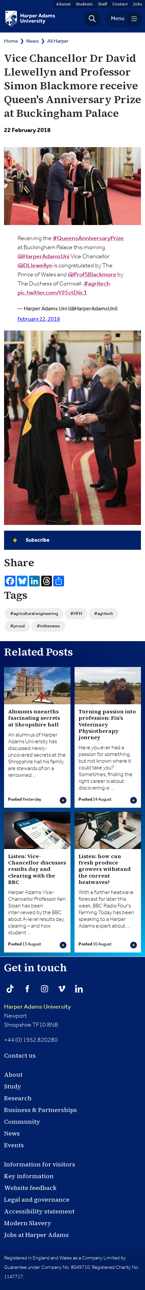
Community (22, 1121)
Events (14, 1145)
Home (11, 41)
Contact (120, 4)
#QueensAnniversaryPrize (88, 238)
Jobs (137, 4)
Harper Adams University (37, 1007)
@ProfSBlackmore (92, 274)
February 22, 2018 (39, 319)
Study (12, 1086)
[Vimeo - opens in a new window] (62, 989)
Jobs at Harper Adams (36, 1235)
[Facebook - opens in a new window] (27, 989)
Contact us (20, 1055)
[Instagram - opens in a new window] (44, 989)
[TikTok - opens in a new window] (10, 989)
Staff (102, 4)
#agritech (97, 284)
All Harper (57, 41)
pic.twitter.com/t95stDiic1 (52, 293)
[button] (92, 19)
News (32, 41)
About (13, 1074)
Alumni (63, 4)
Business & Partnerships (40, 1110)
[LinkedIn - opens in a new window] (79, 989)
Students (84, 4)
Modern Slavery (27, 1223)
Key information (29, 1176)
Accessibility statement (39, 1211)
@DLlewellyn (35, 265)
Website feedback (30, 1188)
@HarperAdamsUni (43, 256)
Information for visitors (39, 1164)
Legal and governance (36, 1199)
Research (18, 1098)
